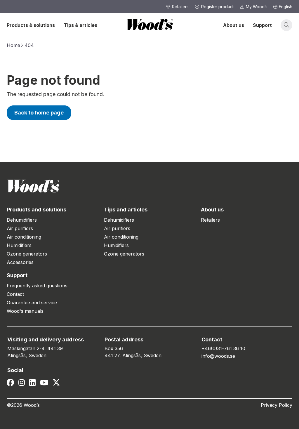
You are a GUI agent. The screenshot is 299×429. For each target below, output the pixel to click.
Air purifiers (20, 228)
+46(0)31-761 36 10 (223, 348)
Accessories (20, 262)
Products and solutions (36, 209)
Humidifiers (19, 245)
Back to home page (39, 113)
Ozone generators (27, 254)
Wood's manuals (25, 311)
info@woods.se (218, 356)
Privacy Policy (276, 405)
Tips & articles (80, 25)
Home (13, 45)
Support (262, 25)
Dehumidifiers (22, 220)
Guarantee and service (32, 302)
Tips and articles (125, 209)
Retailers (210, 220)
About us (233, 25)
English (285, 6)
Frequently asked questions (37, 286)
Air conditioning (24, 237)
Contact (15, 294)
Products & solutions (31, 25)
